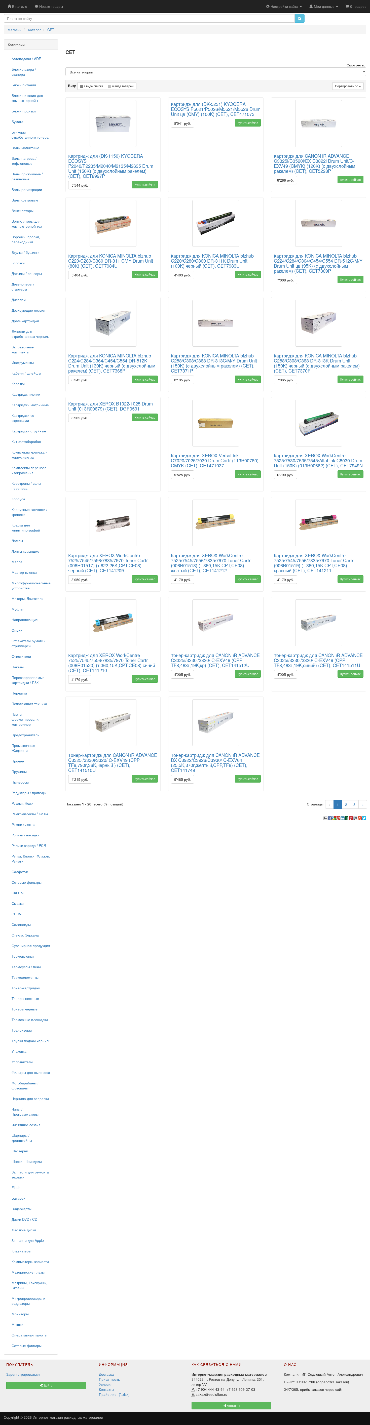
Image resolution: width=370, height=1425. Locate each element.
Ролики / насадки (26, 834)
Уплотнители (22, 1061)
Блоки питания (24, 84)
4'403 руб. (182, 274)
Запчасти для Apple (28, 1240)
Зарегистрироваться (23, 1374)
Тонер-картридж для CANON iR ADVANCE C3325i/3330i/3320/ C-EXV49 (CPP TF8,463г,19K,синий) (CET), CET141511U (318, 660)
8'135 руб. (182, 379)
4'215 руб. (79, 779)
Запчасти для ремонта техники (30, 1174)
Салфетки (20, 871)
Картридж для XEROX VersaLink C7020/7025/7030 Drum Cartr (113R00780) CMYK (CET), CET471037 (214, 460)
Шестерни (20, 1150)
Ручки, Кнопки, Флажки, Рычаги (31, 858)
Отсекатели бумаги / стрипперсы (28, 643)
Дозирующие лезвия (28, 310)
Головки (18, 262)
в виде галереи (123, 86)
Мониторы (20, 1313)
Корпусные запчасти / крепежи (29, 512)
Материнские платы (28, 1272)
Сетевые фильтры (27, 882)
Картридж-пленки (26, 394)
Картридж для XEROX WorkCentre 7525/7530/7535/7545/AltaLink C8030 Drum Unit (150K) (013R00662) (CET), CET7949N (318, 460)
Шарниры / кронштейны (22, 1138)
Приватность (109, 1379)
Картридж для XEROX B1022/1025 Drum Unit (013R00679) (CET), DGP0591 (110, 406)
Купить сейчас (145, 184)
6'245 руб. (79, 379)
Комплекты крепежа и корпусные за (30, 455)
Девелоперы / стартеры (23, 286)
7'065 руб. (285, 379)
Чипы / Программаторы (25, 1112)
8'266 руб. (285, 180)
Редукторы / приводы (29, 792)
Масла (17, 561)
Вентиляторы (22, 210)
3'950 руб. (79, 579)
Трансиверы (22, 1030)
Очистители (21, 656)
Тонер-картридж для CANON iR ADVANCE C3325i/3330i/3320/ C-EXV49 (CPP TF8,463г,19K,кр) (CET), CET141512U (215, 660)
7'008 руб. (285, 279)
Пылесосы (20, 782)
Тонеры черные (25, 1008)
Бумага (17, 121)
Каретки (18, 383)
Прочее (18, 760)
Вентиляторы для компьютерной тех (27, 224)
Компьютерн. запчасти (30, 1261)
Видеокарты (21, 1208)
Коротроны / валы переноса (26, 486)
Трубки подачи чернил (30, 1040)
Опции (17, 630)
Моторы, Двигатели (28, 598)
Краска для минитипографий (26, 527)
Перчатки (19, 693)
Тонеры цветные (25, 998)
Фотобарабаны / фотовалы (25, 1085)
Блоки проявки (24, 110)
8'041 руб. (182, 123)
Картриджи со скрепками (23, 418)
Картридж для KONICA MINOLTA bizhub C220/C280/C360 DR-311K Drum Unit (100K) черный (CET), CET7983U (212, 260)
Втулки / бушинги (26, 252)
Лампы (17, 540)
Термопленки (23, 956)
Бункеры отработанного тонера (30, 135)
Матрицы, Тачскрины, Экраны (29, 1285)
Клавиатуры (21, 1250)
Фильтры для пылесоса (31, 1072)
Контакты (106, 1389)
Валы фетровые (25, 199)
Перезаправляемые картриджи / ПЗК (28, 680)
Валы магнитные (25, 147)
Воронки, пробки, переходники (26, 239)
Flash (16, 1187)
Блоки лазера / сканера (24, 72)
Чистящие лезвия (26, 1124)
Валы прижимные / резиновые (27, 176)
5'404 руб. (79, 274)
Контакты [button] (233, 1405)
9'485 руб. (182, 779)
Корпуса (18, 498)
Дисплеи (19, 299)
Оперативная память (29, 1334)
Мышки (17, 1324)
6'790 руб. (285, 474)
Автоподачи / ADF (26, 58)
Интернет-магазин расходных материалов (68, 1417)
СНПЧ (16, 913)
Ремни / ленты (23, 824)
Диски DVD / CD (24, 1219)
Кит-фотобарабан (26, 441)
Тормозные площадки (30, 1019)
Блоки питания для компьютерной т (27, 98)
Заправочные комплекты (23, 349)
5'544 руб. (79, 185)
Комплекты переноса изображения (29, 470)
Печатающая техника (29, 703)
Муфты (17, 609)
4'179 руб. (182, 579)
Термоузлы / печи (26, 966)
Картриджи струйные (29, 430)
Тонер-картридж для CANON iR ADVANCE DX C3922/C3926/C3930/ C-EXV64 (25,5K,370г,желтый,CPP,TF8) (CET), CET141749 (215, 762)
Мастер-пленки (24, 572)
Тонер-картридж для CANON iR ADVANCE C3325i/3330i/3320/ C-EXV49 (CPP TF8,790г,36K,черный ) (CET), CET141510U (112, 762)
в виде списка (93, 86)
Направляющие (25, 619)
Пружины (19, 771)
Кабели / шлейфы (26, 373)
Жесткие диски (24, 1229)
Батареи (18, 1198)
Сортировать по (347, 86)
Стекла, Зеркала (25, 935)
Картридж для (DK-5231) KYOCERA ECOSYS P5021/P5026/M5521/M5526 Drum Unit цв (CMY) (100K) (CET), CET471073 (216, 109)
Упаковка (19, 1051)
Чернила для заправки (30, 1098)
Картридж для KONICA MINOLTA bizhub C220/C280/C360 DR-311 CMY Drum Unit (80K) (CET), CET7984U (110, 260)
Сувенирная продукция (31, 945)
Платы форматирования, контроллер (27, 719)
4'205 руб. (182, 674)
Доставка (106, 1374)
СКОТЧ (17, 892)
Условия (106, 1384)
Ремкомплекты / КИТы (30, 813)
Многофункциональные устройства (31, 585)
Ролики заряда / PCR (29, 845)
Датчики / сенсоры (27, 273)
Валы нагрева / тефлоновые (24, 161)
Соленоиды (21, 924)
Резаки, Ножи (22, 803)
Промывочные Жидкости (23, 748)
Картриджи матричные (30, 404)
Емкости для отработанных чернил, (30, 334)
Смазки (18, 903)
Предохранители (26, 734)
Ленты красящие (25, 551)
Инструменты (23, 362)
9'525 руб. (182, 474)
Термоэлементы (25, 977)
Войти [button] (48, 1385)
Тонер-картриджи (26, 987)
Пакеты (18, 666)
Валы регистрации (27, 189)
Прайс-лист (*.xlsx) (114, 1394)
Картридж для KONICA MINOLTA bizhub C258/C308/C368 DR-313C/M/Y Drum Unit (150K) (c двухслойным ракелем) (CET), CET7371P (214, 363)
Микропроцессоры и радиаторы (28, 1301)
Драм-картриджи (25, 320)
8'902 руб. (79, 417)
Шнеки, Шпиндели (27, 1161)
